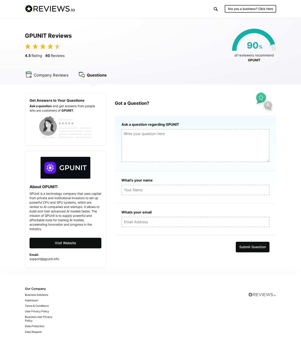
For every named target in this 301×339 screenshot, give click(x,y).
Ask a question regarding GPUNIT (150, 124)
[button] (215, 9)
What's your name (137, 180)
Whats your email (136, 212)
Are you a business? (250, 9)
